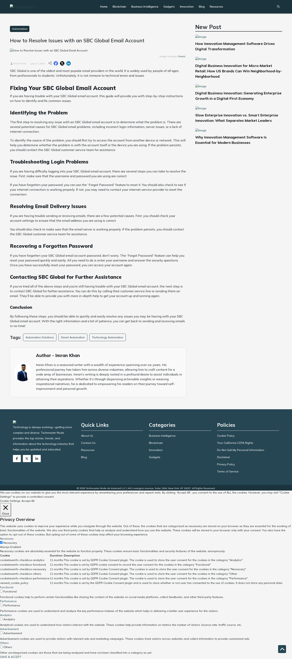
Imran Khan (19, 63)
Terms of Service (228, 471)
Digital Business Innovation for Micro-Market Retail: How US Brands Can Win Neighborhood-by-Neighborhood (238, 71)
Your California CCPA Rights (235, 443)
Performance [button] (8, 601)
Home (103, 6)
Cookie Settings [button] (10, 501)
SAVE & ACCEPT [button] (10, 657)
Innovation (187, 6)
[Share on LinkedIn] (68, 63)
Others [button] (4, 643)
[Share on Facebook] (56, 63)
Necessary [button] (7, 538)
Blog (202, 6)
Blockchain (119, 6)
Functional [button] (6, 587)
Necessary (10, 543)
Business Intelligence (144, 6)
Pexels (181, 56)
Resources (216, 6)
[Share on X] (62, 63)
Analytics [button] (6, 615)
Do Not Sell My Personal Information (240, 450)
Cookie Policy (225, 435)
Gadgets (169, 6)
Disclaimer (223, 457)
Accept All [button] (27, 501)
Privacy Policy (226, 464)
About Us (87, 435)
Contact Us (88, 443)
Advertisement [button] (9, 629)
